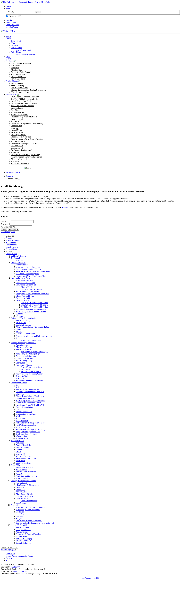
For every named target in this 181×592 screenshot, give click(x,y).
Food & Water (21, 536)
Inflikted (97, 578)
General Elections (23, 300)
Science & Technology (24, 376)
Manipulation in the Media (26, 414)
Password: (5, 224)
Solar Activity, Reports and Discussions (31, 311)
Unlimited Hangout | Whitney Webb (25, 143)
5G (17, 385)
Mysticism (20, 512)
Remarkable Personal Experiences (29, 521)
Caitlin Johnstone (17, 108)
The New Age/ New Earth (26, 472)
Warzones (19, 314)
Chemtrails (20, 394)
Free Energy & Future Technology (34, 352)
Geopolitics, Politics (23, 298)
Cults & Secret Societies (25, 398)
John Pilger (15, 110)
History (19, 331)
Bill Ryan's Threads (18, 256)
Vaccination (25, 369)
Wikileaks (19, 316)
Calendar (14, 45)
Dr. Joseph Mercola (18, 135)
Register (9, 6)
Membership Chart (18, 74)
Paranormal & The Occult (26, 458)
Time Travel (20, 461)
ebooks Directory (17, 85)
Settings (9, 238)
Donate (9, 59)
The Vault (19, 260)
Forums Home (11, 249)
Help (8, 8)
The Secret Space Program (26, 434)
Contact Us (10, 554)
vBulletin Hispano (19, 571)
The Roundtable (17, 258)
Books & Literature (23, 325)
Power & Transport (23, 541)
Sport (18, 338)
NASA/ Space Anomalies (26, 425)
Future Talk (15, 465)
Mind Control (21, 418)
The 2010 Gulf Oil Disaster (31, 289)
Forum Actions (16, 48)
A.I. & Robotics (22, 345)
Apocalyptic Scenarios (24, 467)
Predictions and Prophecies (26, 476)
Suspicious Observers (19, 115)
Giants (18, 452)
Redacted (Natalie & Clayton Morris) (25, 155)
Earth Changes (21, 469)
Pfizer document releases (20, 92)
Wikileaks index (17, 146)
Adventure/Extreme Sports (31, 340)
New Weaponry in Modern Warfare (29, 374)
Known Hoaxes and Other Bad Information (33, 271)
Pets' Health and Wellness (31, 372)
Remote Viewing (22, 427)
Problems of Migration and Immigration (31, 309)
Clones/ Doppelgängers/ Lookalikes (30, 396)
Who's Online (11, 245)
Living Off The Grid (19, 525)
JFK (17, 409)
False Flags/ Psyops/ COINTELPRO (30, 405)
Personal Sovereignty (24, 538)
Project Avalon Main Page (21, 63)
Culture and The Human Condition (24, 318)
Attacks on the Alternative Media (28, 389)
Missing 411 (20, 454)
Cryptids (19, 449)
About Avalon (16, 70)
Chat (8, 57)
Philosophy (20, 516)
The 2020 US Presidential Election (34, 305)
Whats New (15, 65)
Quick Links (16, 52)
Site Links (10, 61)
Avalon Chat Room (18, 77)
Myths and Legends (23, 456)
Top (7, 560)
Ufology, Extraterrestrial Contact (23, 481)
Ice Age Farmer (17, 132)
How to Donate (12, 27)
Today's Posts (16, 41)
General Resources (18, 263)
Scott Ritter (15, 152)
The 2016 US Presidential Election (34, 303)
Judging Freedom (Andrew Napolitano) (26, 157)
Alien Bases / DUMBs (24, 494)
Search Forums (12, 247)
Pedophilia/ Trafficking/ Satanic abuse (30, 423)
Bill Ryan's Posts (12, 25)
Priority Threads (22, 265)
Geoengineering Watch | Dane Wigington (27, 139)
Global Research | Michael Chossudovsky (27, 123)
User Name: (5, 221)
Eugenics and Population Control (28, 403)
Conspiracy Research (19, 383)
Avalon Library (12, 81)
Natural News (16, 130)
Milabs (18, 416)
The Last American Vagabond (22, 106)
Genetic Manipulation (24, 407)
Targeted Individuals (24, 412)
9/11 (17, 387)
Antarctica (20, 443)
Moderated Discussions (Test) (27, 274)
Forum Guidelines (18, 79)
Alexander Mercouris (19, 159)
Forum (8, 39)
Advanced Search (13, 172)
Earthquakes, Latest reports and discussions (32, 294)
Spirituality (15, 505)
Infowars (14, 128)
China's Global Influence (25, 283)
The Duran (15, 161)
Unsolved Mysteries (23, 463)
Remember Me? (14, 16)
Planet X (19, 474)
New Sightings (21, 483)
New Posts (10, 20)
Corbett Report (16, 126)
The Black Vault (17, 121)
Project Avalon (11, 254)
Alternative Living (23, 320)
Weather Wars (21, 436)
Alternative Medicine (24, 347)
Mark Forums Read (23, 50)
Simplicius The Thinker (20, 163)
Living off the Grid (23, 530)
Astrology (24, 514)
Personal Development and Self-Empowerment (34, 336)
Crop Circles (21, 503)
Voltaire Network (17, 112)
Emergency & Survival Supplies (28, 534)
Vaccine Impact (17, 148)
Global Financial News (25, 296)
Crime (18, 329)
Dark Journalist (17, 119)
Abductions (20, 490)
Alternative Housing (24, 527)
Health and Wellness (24, 365)
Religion (19, 518)
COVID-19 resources (19, 88)
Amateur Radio (22, 532)
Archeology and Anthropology (28, 354)
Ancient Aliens (21, 492)
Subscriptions (11, 242)
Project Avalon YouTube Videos (28, 269)
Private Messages (12, 240)
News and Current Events (21, 278)
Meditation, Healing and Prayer (28, 510)
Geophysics (20, 363)
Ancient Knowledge (24, 445)
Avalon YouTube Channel (21, 72)
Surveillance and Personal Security (29, 380)
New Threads (11, 22)
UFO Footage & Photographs (27, 485)
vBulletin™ (15, 567)
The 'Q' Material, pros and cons (28, 432)
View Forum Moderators (25, 54)
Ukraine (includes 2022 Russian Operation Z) (28, 90)
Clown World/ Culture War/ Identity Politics (33, 327)
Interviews (15, 68)
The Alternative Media (24, 280)
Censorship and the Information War (30, 392)
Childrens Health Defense (21, 137)
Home (8, 36)
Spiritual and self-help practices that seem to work (35, 523)
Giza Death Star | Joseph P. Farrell (24, 103)
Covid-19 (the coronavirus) (31, 367)
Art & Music (21, 323)
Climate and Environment (26, 285)
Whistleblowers (22, 438)
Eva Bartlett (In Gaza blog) (21, 150)
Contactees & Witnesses (25, 496)
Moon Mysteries (22, 421)
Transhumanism (22, 478)
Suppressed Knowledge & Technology (31, 429)
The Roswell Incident (29, 501)
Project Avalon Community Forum (19, 556)
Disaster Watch (26, 287)
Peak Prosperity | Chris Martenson (24, 117)
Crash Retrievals (22, 498)
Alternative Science (23, 349)
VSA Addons (86, 578)
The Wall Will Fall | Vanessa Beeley (25, 99)
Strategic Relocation (23, 543)
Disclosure (20, 487)
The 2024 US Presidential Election (34, 307)
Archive (9, 558)
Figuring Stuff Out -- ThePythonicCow (31, 276)
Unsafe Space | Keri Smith (21, 101)
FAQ (13, 43)
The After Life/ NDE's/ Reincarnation (30, 507)
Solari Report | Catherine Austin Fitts (25, 97)
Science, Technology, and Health (23, 343)
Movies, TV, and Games (25, 334)
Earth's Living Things (24, 360)
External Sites (11, 94)
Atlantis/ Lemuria (22, 447)
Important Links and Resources (28, 267)
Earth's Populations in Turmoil (27, 291)
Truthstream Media (18, 141)
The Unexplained (17, 441)
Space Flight (20, 378)
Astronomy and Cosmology (26, 356)
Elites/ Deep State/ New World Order (30, 400)
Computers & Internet (24, 358)
